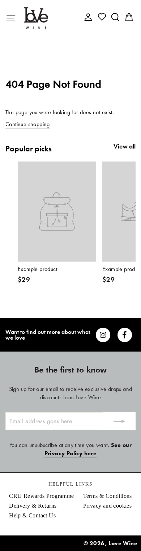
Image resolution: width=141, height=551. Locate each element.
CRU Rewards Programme (41, 496)
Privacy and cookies (107, 506)
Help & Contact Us (32, 515)
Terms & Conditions (107, 496)
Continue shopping (27, 124)
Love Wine (122, 543)
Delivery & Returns (32, 506)
